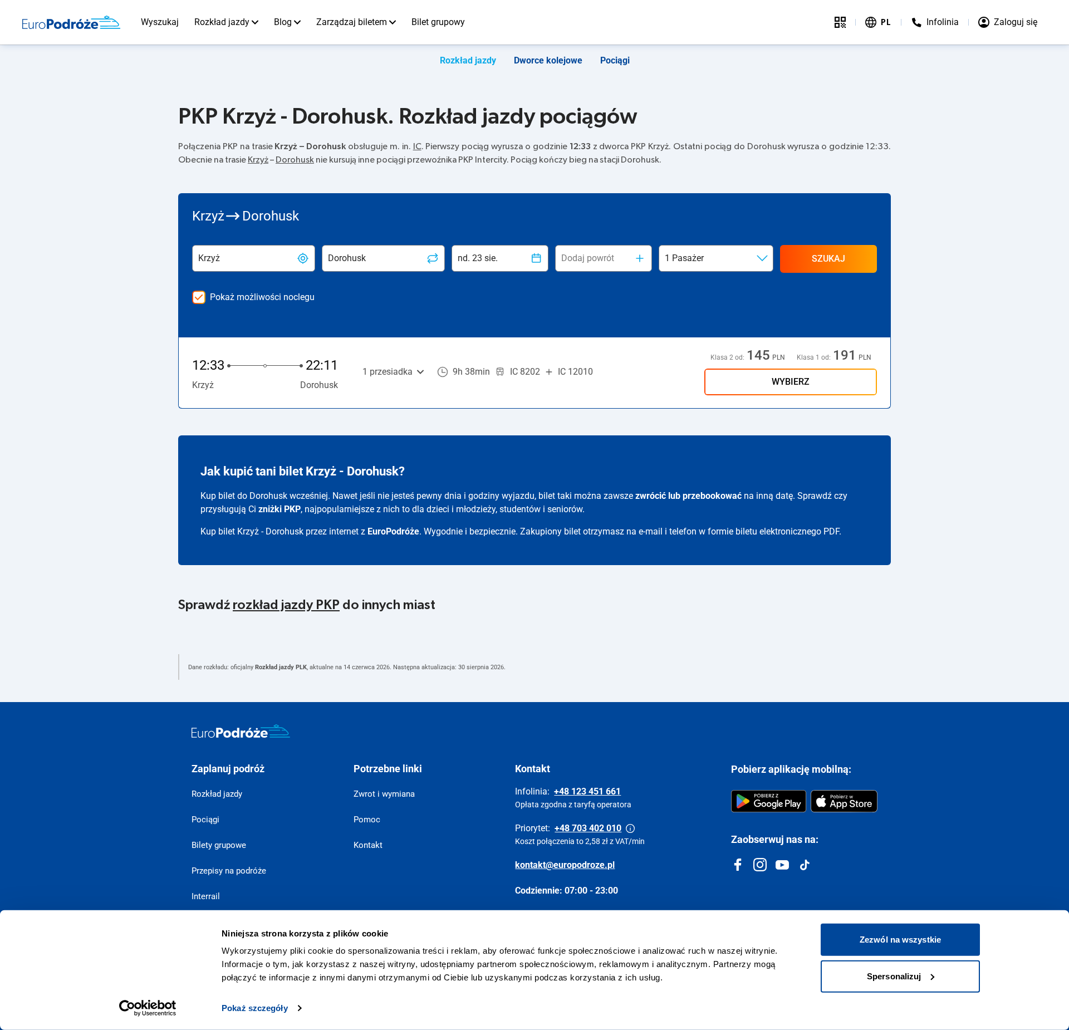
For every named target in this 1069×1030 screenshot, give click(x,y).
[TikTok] (804, 864)
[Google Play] (768, 801)
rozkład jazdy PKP (286, 605)
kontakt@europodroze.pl (565, 865)
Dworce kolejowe (548, 60)
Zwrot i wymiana (384, 794)
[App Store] (844, 801)
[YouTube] (782, 864)
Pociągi (615, 60)
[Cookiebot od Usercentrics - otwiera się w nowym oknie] (148, 1008)
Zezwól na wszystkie (900, 939)
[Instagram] (760, 864)
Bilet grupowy (438, 22)
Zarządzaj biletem (351, 22)
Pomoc (367, 820)
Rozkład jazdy (221, 22)
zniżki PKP (279, 509)
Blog (283, 22)
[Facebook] (737, 864)
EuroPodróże (393, 531)
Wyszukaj (160, 22)
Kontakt (368, 845)
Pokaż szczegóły (255, 1008)
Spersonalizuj (894, 975)
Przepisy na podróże (229, 871)
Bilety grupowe (219, 845)
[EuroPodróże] (241, 731)
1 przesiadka (387, 371)
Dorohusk (295, 159)
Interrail (206, 896)
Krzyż (258, 159)
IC (417, 146)
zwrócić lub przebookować (688, 496)
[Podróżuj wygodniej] (840, 22)
